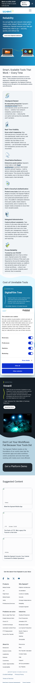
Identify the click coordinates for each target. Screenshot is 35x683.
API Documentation (24, 663)
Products (6, 584)
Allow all (17, 365)
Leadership (6, 654)
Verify (4, 600)
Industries (22, 612)
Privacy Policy (19, 674)
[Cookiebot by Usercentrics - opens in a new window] (22, 311)
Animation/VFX (23, 621)
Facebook (3, 579)
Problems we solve (9, 612)
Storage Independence (25, 600)
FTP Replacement (7, 631)
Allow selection (17, 371)
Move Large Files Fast (9, 615)
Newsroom (6, 647)
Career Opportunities (8, 664)
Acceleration (22, 590)
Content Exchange (8, 624)
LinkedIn (8, 579)
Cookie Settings (8, 674)
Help (20, 657)
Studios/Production (24, 615)
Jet (4, 590)
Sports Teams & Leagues (23, 632)
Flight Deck (6, 594)
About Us (6, 644)
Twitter (14, 579)
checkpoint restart (11, 106)
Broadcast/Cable (23, 624)
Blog (20, 647)
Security (21, 597)
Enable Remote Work (8, 618)
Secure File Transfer (8, 634)
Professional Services (9, 603)
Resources (22, 644)
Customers (6, 660)
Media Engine (6, 597)
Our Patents (22, 667)
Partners (5, 657)
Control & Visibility (24, 594)
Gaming (21, 636)
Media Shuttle (6, 587)
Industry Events (7, 651)
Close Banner (32, 4)
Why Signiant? (23, 584)
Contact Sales (23, 654)
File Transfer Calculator (25, 651)
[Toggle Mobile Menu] (30, 10)
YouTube (19, 579)
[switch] (30, 343)
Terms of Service (8, 678)
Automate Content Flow (9, 628)
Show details (26, 360)
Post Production (23, 618)
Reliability (21, 603)
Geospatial (22, 639)
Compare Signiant (23, 606)
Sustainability (6, 667)
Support (21, 660)
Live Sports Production (25, 628)
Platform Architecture (24, 587)
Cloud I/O (5, 621)
